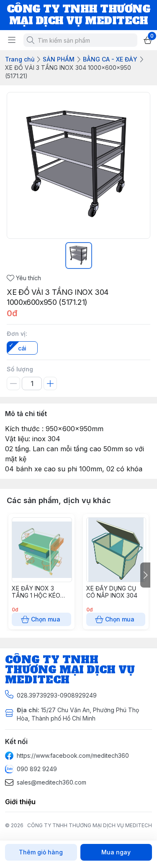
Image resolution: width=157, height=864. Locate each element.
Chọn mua (45, 619)
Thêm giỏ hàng (41, 852)
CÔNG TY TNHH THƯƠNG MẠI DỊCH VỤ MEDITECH (89, 825)
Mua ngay (116, 852)
